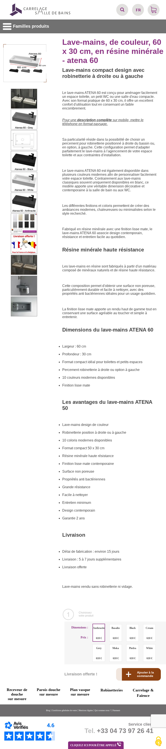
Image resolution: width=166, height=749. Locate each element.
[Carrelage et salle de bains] (40, 15)
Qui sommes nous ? (103, 710)
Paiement (116, 710)
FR (138, 10)
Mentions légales (86, 710)
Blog (48, 710)
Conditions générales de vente (64, 710)
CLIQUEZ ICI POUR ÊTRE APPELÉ (93, 745)
